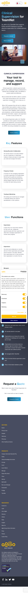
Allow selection (14, 320)
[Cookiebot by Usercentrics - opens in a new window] (20, 272)
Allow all (14, 316)
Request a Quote (8, 36)
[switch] (24, 298)
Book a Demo (7, 40)
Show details (20, 312)
